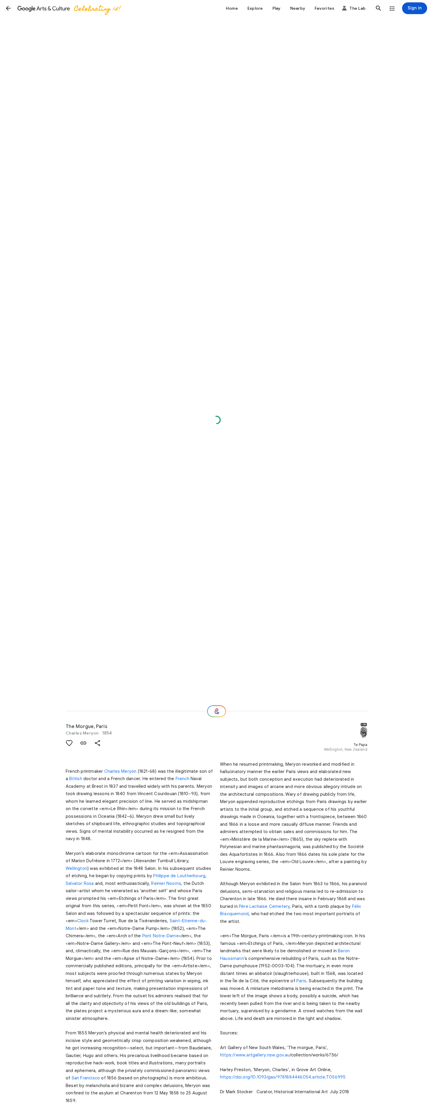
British (75, 778)
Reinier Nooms (166, 883)
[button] (8, 8)
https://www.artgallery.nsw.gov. (252, 1055)
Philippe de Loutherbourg (179, 875)
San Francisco (86, 1078)
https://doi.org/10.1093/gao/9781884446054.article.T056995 (283, 1077)
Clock (83, 920)
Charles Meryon (82, 733)
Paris (301, 980)
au (287, 1055)
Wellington (76, 868)
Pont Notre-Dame (160, 935)
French (182, 778)
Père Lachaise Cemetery (264, 906)
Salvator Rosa (80, 883)
